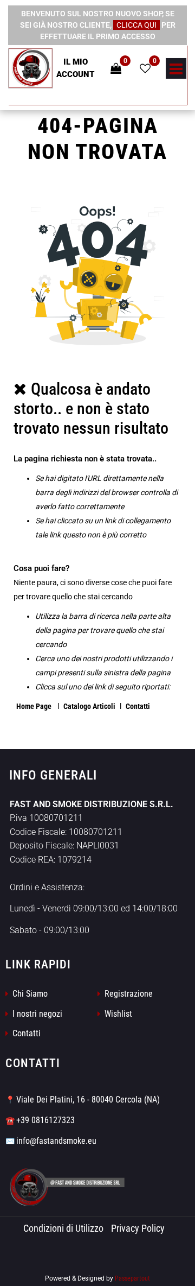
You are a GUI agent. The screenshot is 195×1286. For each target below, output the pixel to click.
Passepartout (132, 1278)
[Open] (176, 71)
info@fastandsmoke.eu (56, 1141)
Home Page (34, 706)
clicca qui (136, 25)
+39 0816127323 (45, 1120)
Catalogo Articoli (89, 706)
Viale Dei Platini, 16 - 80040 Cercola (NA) (88, 1099)
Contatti (138, 706)
